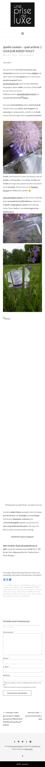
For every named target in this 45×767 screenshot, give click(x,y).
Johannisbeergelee (22, 591)
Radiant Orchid (17, 594)
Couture (5, 589)
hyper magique (12, 591)
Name (6, 658)
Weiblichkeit (26, 596)
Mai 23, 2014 (7, 55)
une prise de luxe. (16, 746)
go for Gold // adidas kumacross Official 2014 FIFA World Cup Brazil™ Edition (12, 718)
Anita (15, 55)
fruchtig (5, 591)
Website (6, 675)
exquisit (32, 589)
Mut (34, 591)
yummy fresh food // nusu (33, 715)
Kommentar (8, 632)
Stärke (33, 594)
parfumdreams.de (10, 84)
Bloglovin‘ (26, 742)
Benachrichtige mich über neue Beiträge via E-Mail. (20, 687)
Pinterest (30, 742)
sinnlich (29, 594)
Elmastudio (29, 749)
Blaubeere (29, 585)
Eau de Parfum (22, 589)
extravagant (37, 589)
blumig (34, 585)
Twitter (22, 742)
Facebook (14, 742)
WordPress (36, 746)
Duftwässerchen (12, 589)
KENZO (35, 73)
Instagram (18, 742)
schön (24, 594)
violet (20, 596)
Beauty (11, 585)
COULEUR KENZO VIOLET (27, 94)
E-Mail (6, 666)
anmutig (23, 585)
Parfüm (38, 591)
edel (28, 589)
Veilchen (16, 596)
